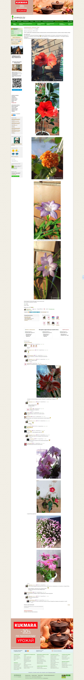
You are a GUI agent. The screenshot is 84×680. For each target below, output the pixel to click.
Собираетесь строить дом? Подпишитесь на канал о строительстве (16, 56)
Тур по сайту (14, 107)
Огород (25, 655)
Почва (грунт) (26, 665)
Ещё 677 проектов (66, 329)
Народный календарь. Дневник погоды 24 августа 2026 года (16, 123)
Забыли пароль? (13, 35)
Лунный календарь (16, 666)
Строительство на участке (50, 24)
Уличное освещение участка (55, 662)
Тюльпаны (13, 132)
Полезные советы (16, 669)
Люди (13, 101)
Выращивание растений (27, 660)
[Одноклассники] (12, 115)
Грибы (25, 663)
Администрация (15, 108)
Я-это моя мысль (29, 426)
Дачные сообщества (17, 656)
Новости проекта (15, 106)
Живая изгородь (53, 660)
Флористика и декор (40, 663)
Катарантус (26, 320)
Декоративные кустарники (41, 656)
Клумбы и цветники (53, 656)
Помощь (13, 111)
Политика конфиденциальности (49, 675)
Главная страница (15, 95)
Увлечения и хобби (64, 666)
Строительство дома (65, 655)
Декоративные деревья (40, 655)
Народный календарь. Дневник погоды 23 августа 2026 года (16, 130)
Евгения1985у (58, 319)
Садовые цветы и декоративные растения (25, 24)
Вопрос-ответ (38, 21)
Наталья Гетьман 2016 (53, 325)
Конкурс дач (14, 102)
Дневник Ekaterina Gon (28, 315)
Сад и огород (14, 24)
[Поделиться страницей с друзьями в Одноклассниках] (28, 312)
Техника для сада (39, 667)
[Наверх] (83, 275)
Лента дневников (16, 655)
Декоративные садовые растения (43, 654)
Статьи (31, 21)
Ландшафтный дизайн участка (55, 655)
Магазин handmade (59, 21)
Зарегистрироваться (28, 610)
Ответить (28, 348)
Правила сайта (14, 109)
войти (26, 611)
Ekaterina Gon (30, 28)
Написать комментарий (28, 342)
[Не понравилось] (42, 344)
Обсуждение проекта (16, 105)
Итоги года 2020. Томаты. (28, 319)
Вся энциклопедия (14, 168)
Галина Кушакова (29, 443)
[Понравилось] (43, 344)
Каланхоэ (62, 32)
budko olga (28, 363)
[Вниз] (83, 278)
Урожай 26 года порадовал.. (15, 121)
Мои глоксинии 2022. (27, 317)
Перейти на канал (16, 89)
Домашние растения (40, 662)
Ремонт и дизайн (64, 656)
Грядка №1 (13, 126)
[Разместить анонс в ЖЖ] (38, 312)
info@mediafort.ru (45, 678)
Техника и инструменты (62, 24)
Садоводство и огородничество (29, 654)
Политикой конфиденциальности (15, 43)
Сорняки (25, 662)
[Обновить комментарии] (83, 277)
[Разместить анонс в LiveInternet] (35, 312)
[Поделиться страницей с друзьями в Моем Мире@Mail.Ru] (30, 312)
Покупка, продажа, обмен (17, 668)
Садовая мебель (53, 665)
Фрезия (38, 27)
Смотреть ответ (14, 174)
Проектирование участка (54, 664)
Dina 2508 (29, 344)
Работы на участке (64, 662)
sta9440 (49, 319)
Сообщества (26, 21)
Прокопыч (28, 412)
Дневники (19, 21)
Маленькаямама (53, 319)
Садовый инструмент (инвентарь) (42, 668)
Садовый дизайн (53, 663)
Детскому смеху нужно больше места (17, 62)
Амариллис (66, 32)
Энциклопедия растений (48, 21)
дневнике (37, 28)
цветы (27, 303)
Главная (13, 21)
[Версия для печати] (47, 312)
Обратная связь (28, 675)
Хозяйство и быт (70, 24)
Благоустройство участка (41, 24)
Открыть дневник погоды (14, 156)
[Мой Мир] (14, 115)
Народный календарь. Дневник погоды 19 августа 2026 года (16, 128)
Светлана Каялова (29, 592)
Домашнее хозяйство (65, 661)
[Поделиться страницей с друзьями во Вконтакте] (29, 312)
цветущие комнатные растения (52, 32)
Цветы (28, 305)
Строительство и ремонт (66, 654)
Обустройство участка (54, 654)
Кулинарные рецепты (65, 667)
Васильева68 (29, 416)
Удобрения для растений (27, 664)
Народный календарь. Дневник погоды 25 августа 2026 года (16, 119)
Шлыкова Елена (29, 430)
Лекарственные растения (17, 667)
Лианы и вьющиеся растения (41, 660)
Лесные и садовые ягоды (27, 656)
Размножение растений (27, 661)
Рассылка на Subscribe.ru (58, 650)
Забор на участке (53, 661)
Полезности (16, 662)
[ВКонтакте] (13, 115)
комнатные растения (43, 32)
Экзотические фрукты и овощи (41, 661)
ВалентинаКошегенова (57, 325)
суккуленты (59, 32)
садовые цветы (34, 27)
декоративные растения (27, 27)
